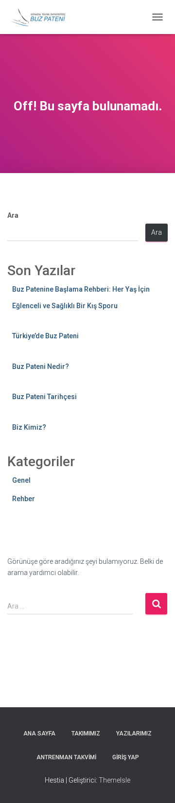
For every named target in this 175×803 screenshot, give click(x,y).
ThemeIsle (114, 780)
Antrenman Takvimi (66, 757)
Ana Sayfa (39, 733)
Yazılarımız (134, 733)
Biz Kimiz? (29, 427)
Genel (21, 480)
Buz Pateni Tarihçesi (44, 397)
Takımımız (85, 733)
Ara (12, 215)
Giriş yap (125, 757)
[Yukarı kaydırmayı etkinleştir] (155, 783)
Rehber (23, 499)
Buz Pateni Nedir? (40, 366)
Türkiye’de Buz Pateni (45, 336)
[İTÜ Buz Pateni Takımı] (41, 17)
